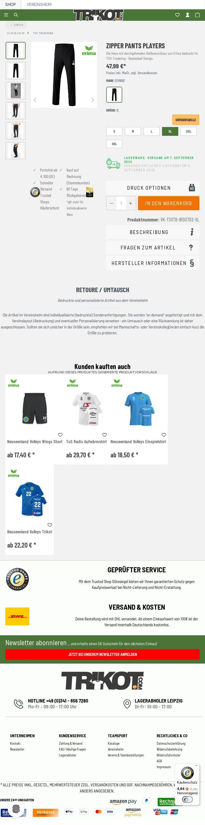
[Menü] (7, 15)
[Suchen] (17, 15)
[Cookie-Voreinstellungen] (16, 809)
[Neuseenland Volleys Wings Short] (34, 408)
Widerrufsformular (168, 755)
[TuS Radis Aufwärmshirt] (86, 408)
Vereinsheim (39, 4)
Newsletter (17, 749)
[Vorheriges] (35, 99)
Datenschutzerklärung (171, 743)
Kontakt (15, 743)
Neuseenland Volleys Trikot (29, 531)
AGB (159, 761)
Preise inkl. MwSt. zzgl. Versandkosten (131, 73)
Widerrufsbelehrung (169, 749)
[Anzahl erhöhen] (130, 203)
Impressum (164, 767)
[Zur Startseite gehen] (99, 15)
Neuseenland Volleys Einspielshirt (138, 441)
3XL (114, 144)
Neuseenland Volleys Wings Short (34, 441)
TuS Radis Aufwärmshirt (86, 441)
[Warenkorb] (198, 15)
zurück (19, 24)
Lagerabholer (67, 755)
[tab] (152, 232)
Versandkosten (104, 784)
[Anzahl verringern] (111, 203)
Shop (10, 4)
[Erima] (89, 50)
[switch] (187, 799)
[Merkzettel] (178, 15)
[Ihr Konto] (188, 15)
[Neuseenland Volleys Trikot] (29, 498)
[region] (51, 100)
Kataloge (114, 743)
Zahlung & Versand (70, 743)
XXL (188, 131)
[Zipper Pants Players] (64, 75)
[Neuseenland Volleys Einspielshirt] (138, 408)
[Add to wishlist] (60, 434)
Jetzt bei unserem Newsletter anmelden (102, 654)
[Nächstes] (93, 99)
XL (170, 131)
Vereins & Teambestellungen (126, 755)
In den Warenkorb (168, 203)
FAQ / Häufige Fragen (72, 749)
